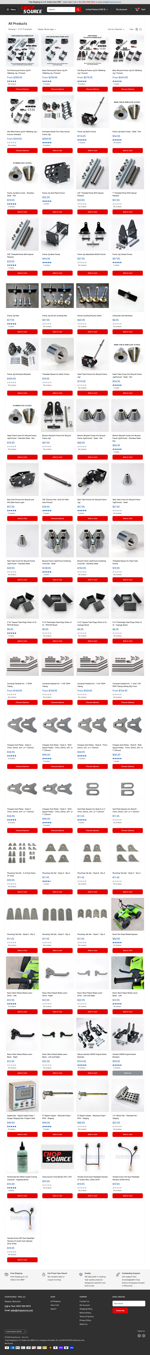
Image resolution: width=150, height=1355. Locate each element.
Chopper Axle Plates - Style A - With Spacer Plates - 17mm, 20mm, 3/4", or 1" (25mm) (57, 748)
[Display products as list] (141, 29)
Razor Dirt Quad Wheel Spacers (125, 934)
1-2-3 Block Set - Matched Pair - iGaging (125, 1117)
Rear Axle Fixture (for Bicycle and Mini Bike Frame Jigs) (20, 501)
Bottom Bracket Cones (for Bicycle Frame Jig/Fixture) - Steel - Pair (91, 436)
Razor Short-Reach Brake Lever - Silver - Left (20, 994)
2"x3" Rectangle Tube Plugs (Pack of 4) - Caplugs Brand (127, 623)
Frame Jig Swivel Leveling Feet (54, 316)
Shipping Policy (86, 1309)
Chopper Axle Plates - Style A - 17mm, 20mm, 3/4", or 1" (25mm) (20, 746)
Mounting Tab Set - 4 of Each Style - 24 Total (21, 874)
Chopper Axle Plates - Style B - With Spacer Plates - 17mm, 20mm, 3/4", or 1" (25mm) (127, 748)
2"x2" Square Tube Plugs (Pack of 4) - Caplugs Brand (92, 623)
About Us (83, 1324)
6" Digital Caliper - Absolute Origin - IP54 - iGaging (56, 1117)
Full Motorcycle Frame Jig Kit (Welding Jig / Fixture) (19, 71)
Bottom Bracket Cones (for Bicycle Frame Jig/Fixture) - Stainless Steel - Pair (127, 438)
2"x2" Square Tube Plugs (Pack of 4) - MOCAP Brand (22, 623)
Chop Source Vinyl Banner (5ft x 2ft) (57, 1177)
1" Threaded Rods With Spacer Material (124, 194)
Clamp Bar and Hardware (122, 316)
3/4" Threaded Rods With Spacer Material (90, 194)
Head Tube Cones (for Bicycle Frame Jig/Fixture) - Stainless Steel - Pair (21, 436)
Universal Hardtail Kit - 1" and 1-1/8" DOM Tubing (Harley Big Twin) (126, 685)
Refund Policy (85, 1313)
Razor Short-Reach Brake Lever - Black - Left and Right (55, 1055)
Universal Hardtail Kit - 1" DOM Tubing (19, 685)
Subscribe (120, 1310)
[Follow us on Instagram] (143, 1335)
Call (6, 1306)
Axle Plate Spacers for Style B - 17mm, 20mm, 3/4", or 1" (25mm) (125, 810)
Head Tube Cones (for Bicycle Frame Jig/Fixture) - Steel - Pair (127, 375)
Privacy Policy (85, 1320)
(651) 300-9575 (88, 2)
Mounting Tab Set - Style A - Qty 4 (56, 873)
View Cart (55, 1305)
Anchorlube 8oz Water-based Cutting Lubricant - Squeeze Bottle (22, 1178)
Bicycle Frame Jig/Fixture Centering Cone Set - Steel (56, 562)
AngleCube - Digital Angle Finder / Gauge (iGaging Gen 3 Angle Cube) (21, 1117)
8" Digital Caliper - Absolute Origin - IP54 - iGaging (91, 1117)
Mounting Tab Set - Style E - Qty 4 (56, 934)
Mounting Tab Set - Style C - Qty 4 (126, 873)
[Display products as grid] (137, 29)
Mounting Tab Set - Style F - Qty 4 (91, 934)
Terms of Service (87, 1316)
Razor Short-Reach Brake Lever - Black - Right (20, 1055)
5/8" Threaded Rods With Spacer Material (20, 255)
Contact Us (84, 1301)
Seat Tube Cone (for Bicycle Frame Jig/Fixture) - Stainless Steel (21, 562)
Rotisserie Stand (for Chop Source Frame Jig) (56, 133)
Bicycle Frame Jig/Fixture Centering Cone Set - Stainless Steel (91, 562)
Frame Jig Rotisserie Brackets (19, 374)
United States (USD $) (14, 1331)
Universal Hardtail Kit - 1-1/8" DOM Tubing (56, 685)
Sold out (127, 1073)
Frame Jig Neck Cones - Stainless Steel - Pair (20, 194)
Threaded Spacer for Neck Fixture (55, 374)
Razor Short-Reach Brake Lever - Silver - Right (55, 994)
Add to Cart (57, 150)
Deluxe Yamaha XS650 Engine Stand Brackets (91, 1055)
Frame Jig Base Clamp (51, 254)
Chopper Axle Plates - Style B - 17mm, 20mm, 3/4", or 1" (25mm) (92, 746)
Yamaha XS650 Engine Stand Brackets (124, 1055)
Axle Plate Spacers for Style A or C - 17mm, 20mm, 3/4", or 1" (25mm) (91, 810)
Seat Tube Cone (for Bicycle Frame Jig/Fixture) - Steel (126, 501)
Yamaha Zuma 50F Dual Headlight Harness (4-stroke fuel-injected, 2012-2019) (20, 1241)
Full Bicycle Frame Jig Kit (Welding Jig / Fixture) (91, 71)
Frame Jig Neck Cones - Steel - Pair (126, 132)
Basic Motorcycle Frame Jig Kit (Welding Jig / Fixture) (54, 71)
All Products (56, 1301)
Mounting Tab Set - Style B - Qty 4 (91, 873)
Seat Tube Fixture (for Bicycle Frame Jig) (91, 501)
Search (53, 1309)
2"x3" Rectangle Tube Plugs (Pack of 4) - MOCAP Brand (57, 623)
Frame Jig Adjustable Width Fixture (91, 254)
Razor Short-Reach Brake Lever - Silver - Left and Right (90, 994)
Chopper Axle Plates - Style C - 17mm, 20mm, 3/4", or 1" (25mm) (20, 810)
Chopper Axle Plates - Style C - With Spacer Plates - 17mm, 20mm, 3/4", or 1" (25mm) (57, 812)
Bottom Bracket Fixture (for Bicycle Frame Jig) (56, 436)
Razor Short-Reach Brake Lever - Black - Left (125, 994)
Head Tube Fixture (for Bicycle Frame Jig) (92, 375)
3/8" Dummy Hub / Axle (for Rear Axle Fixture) (55, 501)
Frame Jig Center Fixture (122, 254)
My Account (121, 9)
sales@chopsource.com (111, 2)
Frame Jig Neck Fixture (86, 132)
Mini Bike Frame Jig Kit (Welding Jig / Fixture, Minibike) (22, 133)
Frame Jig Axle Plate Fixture (53, 193)
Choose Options (22, 89)
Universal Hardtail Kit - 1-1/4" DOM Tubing (91, 685)
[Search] (78, 9)
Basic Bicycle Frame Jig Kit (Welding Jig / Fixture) (127, 71)
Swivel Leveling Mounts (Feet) (89, 316)
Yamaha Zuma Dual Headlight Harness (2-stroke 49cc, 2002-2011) (92, 1178)
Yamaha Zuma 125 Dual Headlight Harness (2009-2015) (125, 1178)
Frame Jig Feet (13, 316)
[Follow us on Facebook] (139, 1335)
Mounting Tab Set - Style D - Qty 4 (21, 934)
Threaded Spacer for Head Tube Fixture (125, 562)
